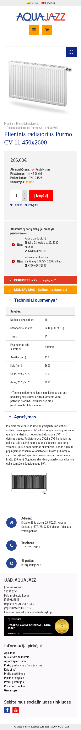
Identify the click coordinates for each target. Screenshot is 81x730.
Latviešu (50, 3)
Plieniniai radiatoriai (27, 123)
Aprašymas (24, 416)
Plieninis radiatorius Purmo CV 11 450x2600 (32, 127)
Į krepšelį (41, 195)
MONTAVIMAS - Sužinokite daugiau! (40, 289)
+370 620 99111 (30, 547)
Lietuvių (34, 3)
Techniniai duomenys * (35, 300)
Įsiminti (18, 205)
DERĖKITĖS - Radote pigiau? (34, 280)
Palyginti (33, 205)
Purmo (30, 182)
